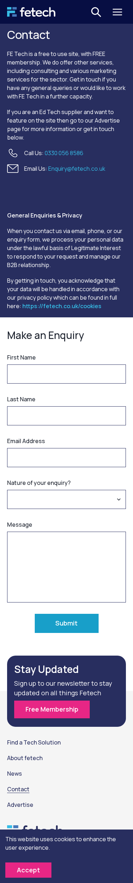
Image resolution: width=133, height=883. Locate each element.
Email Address (26, 441)
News (14, 773)
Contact (18, 789)
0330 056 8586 (64, 153)
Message (19, 524)
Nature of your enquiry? (39, 483)
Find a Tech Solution (34, 742)
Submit (66, 623)
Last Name (21, 399)
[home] (31, 12)
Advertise (20, 805)
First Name (21, 357)
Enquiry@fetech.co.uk (76, 168)
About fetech (25, 758)
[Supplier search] (96, 12)
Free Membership (52, 709)
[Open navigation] (117, 12)
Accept (28, 870)
